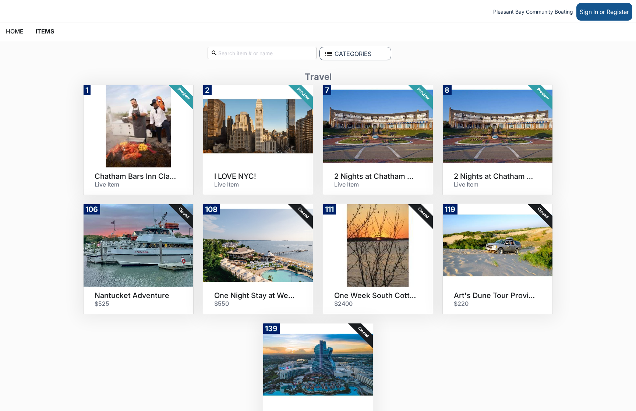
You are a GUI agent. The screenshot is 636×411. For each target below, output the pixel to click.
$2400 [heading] (343, 303)
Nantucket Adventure (132, 295)
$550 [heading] (221, 303)
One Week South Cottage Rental (375, 295)
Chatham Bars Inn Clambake (136, 176)
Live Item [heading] (107, 184)
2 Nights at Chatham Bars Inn (375, 176)
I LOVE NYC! (235, 176)
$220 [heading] (461, 303)
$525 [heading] (102, 303)
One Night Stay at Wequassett (255, 295)
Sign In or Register (604, 11)
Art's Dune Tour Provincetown (495, 295)
